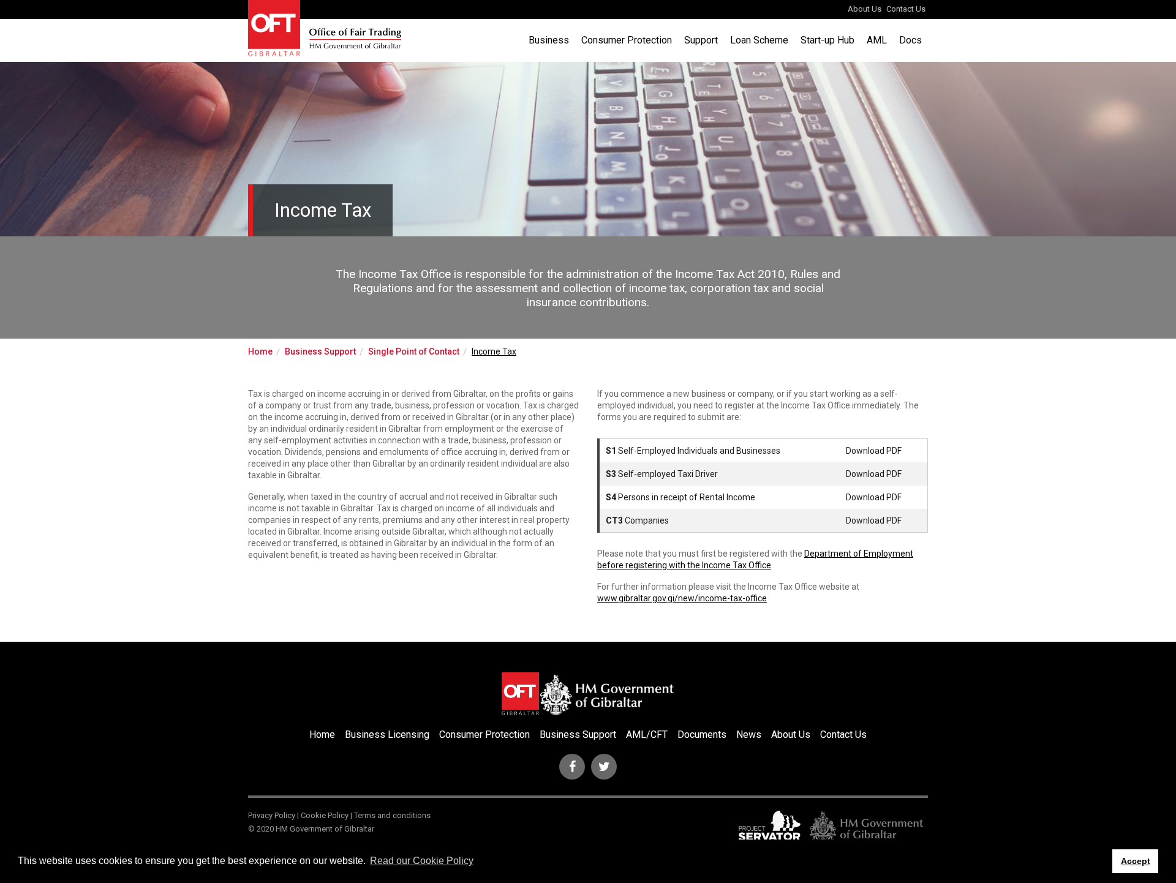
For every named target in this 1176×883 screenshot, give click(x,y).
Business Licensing (387, 734)
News (748, 734)
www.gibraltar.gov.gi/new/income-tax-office (682, 598)
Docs (910, 40)
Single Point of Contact (413, 351)
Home (260, 351)
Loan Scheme (759, 40)
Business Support (320, 351)
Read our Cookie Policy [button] (421, 860)
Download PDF (874, 451)
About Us (864, 8)
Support (701, 40)
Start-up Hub (827, 40)
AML (877, 40)
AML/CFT (647, 734)
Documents (701, 734)
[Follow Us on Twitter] (604, 767)
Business (549, 40)
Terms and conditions (392, 815)
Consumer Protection (626, 40)
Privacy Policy (271, 815)
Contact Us (905, 8)
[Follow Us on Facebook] (572, 767)
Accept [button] (1135, 861)
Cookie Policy (325, 815)
